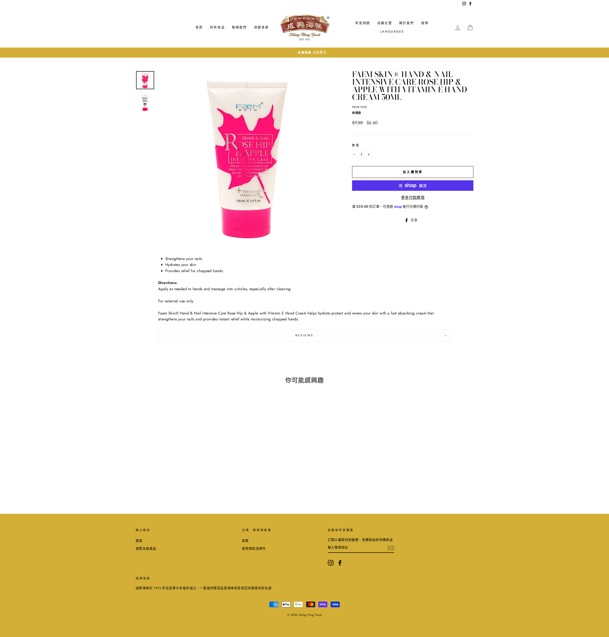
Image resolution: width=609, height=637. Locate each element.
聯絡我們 (239, 27)
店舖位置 (384, 23)
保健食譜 (261, 27)
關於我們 (406, 23)
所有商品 (217, 27)
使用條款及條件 (254, 548)
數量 (355, 145)
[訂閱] (391, 547)
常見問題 (362, 23)
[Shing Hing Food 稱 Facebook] (340, 563)
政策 (245, 540)
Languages (392, 31)
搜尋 (425, 23)
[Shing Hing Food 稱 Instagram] (331, 563)
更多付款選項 (412, 197)
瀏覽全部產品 (146, 548)
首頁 (199, 27)
